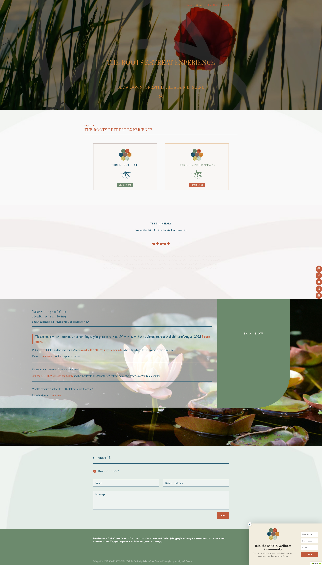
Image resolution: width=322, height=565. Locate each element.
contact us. (55, 395)
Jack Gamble (187, 561)
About (199, 5)
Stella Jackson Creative (152, 561)
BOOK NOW (253, 333)
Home (189, 5)
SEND (223, 515)
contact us (45, 356)
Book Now (212, 5)
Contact (225, 5)
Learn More (125, 185)
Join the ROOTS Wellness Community (101, 350)
